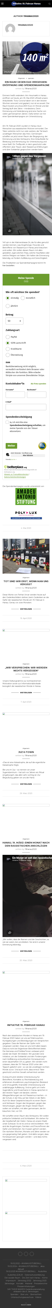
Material (28, 1283)
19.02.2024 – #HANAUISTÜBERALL (23, 1266)
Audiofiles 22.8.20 (15, 1275)
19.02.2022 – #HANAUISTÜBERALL (26, 1263)
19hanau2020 (25, 25)
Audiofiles (42, 1271)
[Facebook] (20, 1254)
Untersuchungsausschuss (22, 1297)
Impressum (11, 1281)
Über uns (24, 1294)
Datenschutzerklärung (35, 1275)
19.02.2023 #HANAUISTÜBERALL (21, 1271)
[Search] (49, 3)
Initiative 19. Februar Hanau (26, 1025)
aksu (43, 1266)
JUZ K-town (26, 752)
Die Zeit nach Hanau (31, 1278)
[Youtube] (32, 1254)
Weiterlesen (26, 609)
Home (45, 1278)
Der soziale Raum (12, 1278)
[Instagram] (26, 1254)
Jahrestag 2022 (24, 1281)
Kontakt (19, 1283)
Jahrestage (10, 1283)
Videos (38, 1297)
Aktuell (21, 1269)
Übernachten (36, 1294)
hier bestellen (8, 265)
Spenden (14, 1294)
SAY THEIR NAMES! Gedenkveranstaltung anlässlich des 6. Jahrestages (26, 1290)
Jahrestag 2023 (39, 1281)
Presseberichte (40, 1283)
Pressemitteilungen (26, 1286)
